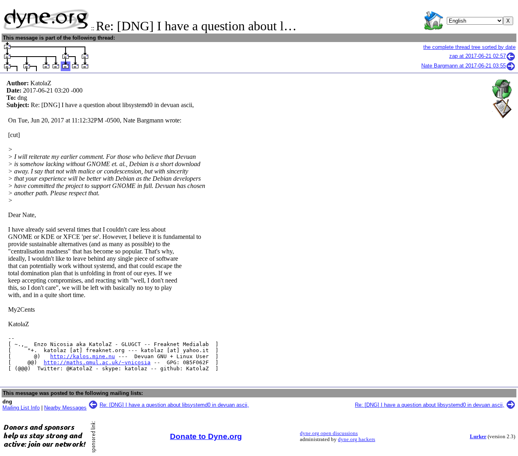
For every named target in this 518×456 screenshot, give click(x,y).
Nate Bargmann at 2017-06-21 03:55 (463, 66)
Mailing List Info (21, 408)
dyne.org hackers (356, 439)
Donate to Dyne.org (206, 436)
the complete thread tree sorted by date (469, 47)
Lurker (478, 436)
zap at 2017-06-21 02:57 (477, 56)
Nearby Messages (65, 408)
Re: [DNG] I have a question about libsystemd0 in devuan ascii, (174, 405)
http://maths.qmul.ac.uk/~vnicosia (97, 362)
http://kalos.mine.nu (82, 356)
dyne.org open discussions (329, 433)
